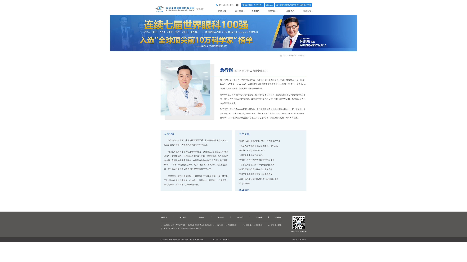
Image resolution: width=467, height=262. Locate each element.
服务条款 (295, 240)
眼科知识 (221, 217)
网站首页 (222, 11)
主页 (285, 56)
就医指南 (307, 11)
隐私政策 (303, 240)
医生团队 (255, 11)
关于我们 (183, 217)
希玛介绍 (292, 56)
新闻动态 (290, 11)
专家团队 (202, 217)
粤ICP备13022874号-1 (221, 240)
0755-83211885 (226, 5)
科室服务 (259, 217)
